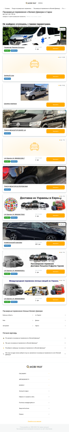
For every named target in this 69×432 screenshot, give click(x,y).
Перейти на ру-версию (34, 421)
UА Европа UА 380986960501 (14, 271)
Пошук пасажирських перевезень (21, 8)
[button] (64, 36)
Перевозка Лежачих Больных (14, 47)
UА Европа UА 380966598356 (14, 299)
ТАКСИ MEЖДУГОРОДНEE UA (15, 130)
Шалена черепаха (10, 104)
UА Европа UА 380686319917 (14, 158)
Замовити (55, 48)
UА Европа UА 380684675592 (14, 214)
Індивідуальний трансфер (13, 242)
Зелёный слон (9, 75)
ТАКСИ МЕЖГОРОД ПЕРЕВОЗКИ (16, 186)
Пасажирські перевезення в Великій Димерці (47, 8)
